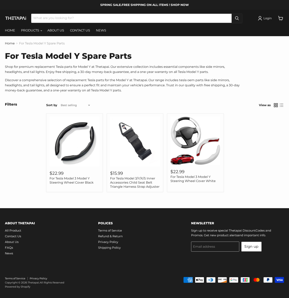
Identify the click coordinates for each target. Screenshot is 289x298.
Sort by (51, 105)
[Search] (237, 18)
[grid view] (276, 105)
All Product (13, 230)
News (9, 253)
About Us (11, 242)
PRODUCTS (30, 30)
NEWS (101, 30)
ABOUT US (55, 30)
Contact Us (13, 236)
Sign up (251, 246)
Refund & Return (110, 236)
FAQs (9, 247)
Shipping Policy (109, 247)
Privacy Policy (108, 242)
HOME (10, 30)
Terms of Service (110, 230)
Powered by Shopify (17, 286)
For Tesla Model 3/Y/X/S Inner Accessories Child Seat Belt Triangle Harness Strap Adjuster (134, 183)
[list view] (281, 105)
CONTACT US (80, 30)
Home (10, 43)
